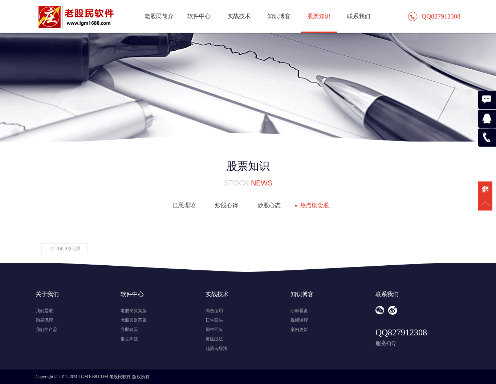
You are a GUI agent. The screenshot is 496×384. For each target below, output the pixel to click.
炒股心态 (269, 205)
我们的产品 (46, 329)
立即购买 (129, 329)
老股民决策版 (134, 310)
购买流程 (44, 320)
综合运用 (214, 310)
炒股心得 (226, 205)
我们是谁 (44, 310)
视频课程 (299, 320)
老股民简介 (159, 16)
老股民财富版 (134, 320)
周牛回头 (214, 329)
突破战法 (214, 339)
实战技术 (239, 16)
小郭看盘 (299, 310)
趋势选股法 (216, 348)
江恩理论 (184, 205)
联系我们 (358, 16)
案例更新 (299, 329)
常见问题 (129, 339)
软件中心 (199, 16)
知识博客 (278, 16)
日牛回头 (214, 320)
